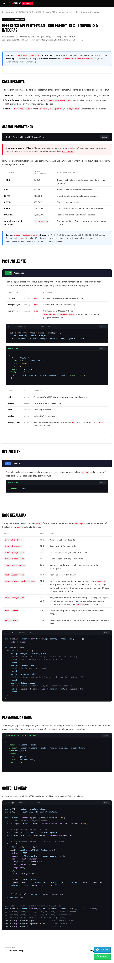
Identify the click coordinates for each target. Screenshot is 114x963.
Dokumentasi (8, 12)
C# (49, 327)
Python (33, 327)
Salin (104, 137)
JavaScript (21, 327)
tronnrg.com (68, 151)
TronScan (98, 422)
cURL (10, 327)
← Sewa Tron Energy (14, 949)
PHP (42, 327)
